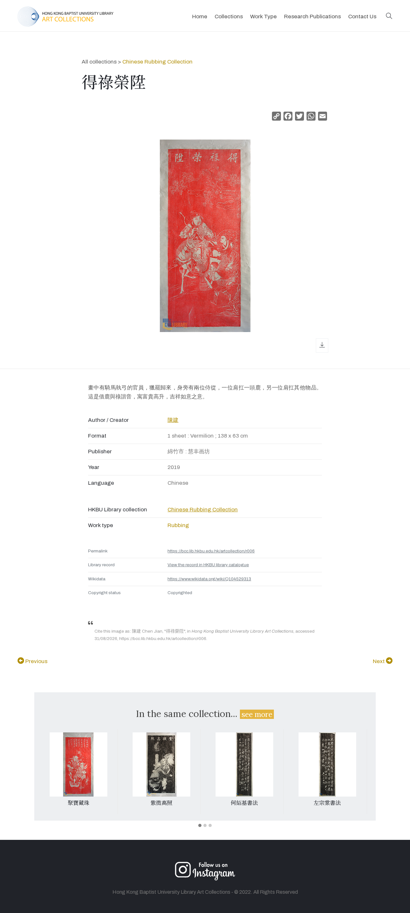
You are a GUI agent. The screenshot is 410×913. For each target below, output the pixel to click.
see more (257, 714)
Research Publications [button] (312, 16)
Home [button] (199, 16)
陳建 (173, 420)
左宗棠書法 (327, 802)
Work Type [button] (263, 16)
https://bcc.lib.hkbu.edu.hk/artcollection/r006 (211, 551)
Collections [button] (229, 16)
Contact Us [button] (362, 16)
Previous (35, 661)
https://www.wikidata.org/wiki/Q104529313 (209, 578)
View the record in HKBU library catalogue (208, 564)
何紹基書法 (244, 802)
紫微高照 (161, 802)
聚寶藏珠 (78, 802)
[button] (389, 16)
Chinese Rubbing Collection (157, 62)
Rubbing (178, 525)
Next (379, 661)
